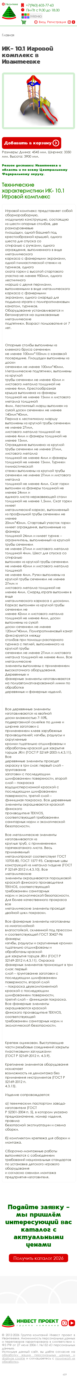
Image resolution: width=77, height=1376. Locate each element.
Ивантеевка (11, 4)
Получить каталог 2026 (38, 1258)
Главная (8, 35)
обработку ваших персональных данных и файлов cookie (38, 1356)
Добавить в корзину (28, 143)
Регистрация (56, 22)
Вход (42, 22)
